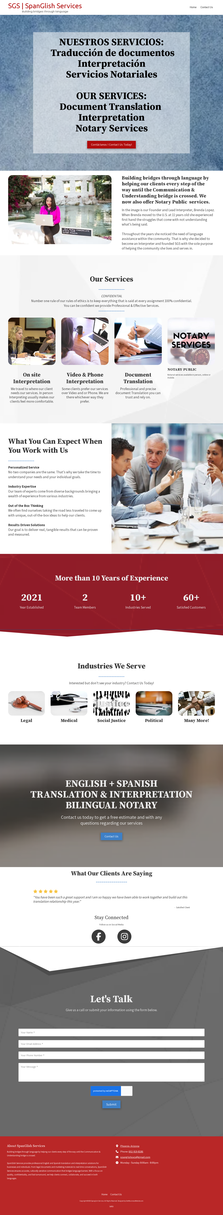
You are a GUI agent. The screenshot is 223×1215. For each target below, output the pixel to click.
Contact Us (111, 836)
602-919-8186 (136, 1151)
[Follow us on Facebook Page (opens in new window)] (99, 937)
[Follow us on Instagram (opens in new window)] (124, 937)
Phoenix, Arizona (129, 1146)
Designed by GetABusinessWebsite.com (130, 1201)
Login (111, 1206)
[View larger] (191, 341)
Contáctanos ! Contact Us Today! (111, 144)
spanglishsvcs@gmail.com (135, 1157)
